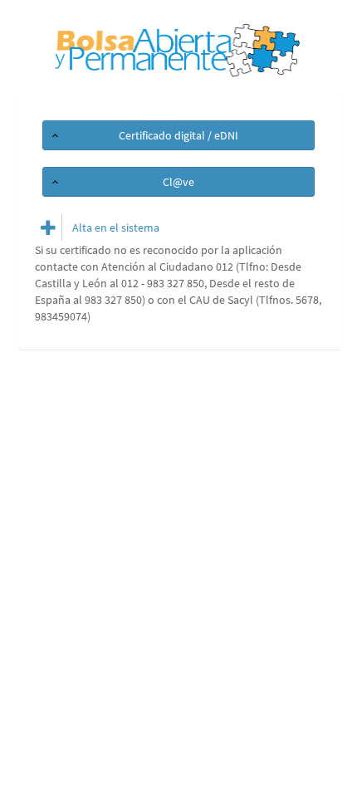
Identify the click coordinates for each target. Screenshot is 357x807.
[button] (178, 135)
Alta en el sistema (115, 227)
